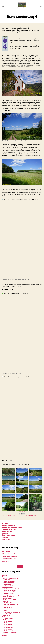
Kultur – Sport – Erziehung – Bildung (11, 604)
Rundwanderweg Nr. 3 (9, 515)
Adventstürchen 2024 (9, 593)
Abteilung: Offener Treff (8, 596)
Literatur (5, 610)
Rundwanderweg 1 (8, 621)
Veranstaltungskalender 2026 (9, 558)
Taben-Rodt (8, 641)
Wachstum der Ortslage (8, 585)
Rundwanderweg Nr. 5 (30, 515)
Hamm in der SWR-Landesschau (9, 556)
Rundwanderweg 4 (8, 626)
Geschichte (6, 609)
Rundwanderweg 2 (8, 622)
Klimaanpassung (7, 584)
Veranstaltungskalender (7, 613)
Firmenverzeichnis (7, 607)
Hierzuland (5, 605)
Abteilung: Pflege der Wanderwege (11, 595)
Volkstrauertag (5, 561)
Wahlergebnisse (6, 551)
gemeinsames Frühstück (10, 590)
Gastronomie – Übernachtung (10, 632)
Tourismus (5, 533)
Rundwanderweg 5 (8, 627)
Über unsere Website (8, 535)
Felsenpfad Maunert (8, 618)
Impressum (5, 537)
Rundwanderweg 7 (8, 630)
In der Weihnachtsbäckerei (10, 591)
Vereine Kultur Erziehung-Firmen (12, 527)
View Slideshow (22, 511)
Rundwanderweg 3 (8, 624)
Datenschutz (6, 539)
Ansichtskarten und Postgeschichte (11, 612)
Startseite (5, 523)
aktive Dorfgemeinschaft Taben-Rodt (12, 588)
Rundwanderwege (7, 619)
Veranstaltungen (7, 531)
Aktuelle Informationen (9, 529)
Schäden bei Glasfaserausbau (9, 553)
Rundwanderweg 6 (8, 629)
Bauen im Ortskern (7, 598)
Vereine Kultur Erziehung (8, 602)
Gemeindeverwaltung (8, 525)
